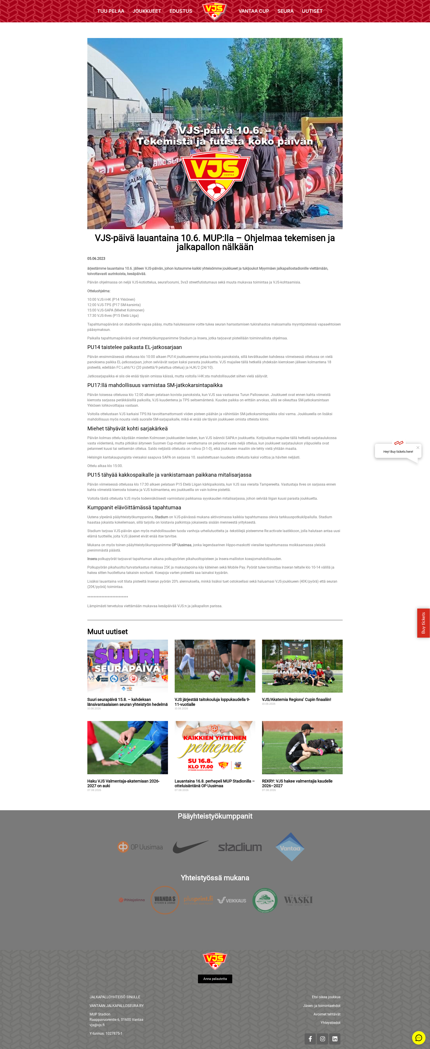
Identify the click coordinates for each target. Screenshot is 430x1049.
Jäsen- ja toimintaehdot (321, 1006)
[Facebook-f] (310, 1039)
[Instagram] (322, 1039)
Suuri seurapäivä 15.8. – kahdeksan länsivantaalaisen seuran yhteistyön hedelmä (127, 702)
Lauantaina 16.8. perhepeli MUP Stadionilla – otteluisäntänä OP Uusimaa (215, 783)
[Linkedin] (334, 1039)
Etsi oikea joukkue (326, 997)
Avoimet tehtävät (327, 1014)
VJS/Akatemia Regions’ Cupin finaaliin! (296, 699)
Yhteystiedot (330, 1023)
